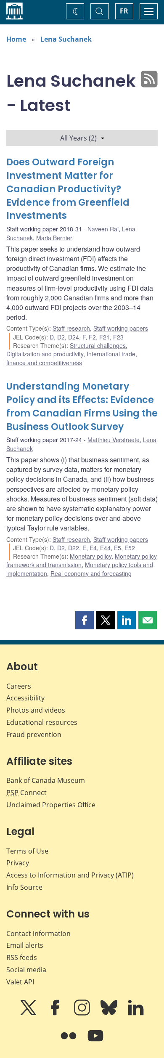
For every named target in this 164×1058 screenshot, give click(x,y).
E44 (105, 548)
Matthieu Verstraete (113, 439)
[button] (84, 620)
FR (124, 11)
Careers (18, 686)
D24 (73, 337)
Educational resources (41, 722)
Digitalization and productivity (44, 354)
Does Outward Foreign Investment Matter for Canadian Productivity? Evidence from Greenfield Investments (68, 189)
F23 (118, 337)
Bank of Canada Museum (45, 780)
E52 (129, 548)
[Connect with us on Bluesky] (109, 1013)
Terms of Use (27, 851)
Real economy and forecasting (91, 573)
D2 (61, 337)
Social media (26, 969)
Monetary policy (90, 556)
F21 (104, 337)
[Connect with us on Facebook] (55, 1013)
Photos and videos (35, 710)
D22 (73, 548)
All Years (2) (78, 138)
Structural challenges (98, 345)
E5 (117, 548)
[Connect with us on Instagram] (82, 1013)
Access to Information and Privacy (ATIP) (70, 875)
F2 (92, 337)
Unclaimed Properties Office (50, 804)
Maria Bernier (54, 237)
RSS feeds (21, 957)
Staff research (71, 328)
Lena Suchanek (66, 39)
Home (16, 39)
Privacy (17, 862)
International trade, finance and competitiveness (71, 358)
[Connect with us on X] (29, 1013)
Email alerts (24, 945)
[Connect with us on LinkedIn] (135, 1013)
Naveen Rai (103, 229)
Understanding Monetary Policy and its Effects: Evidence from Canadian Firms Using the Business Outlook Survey (82, 406)
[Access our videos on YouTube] (95, 1041)
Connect (26, 792)
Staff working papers (120, 328)
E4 (93, 548)
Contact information (38, 933)
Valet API (20, 981)
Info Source (24, 887)
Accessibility (25, 698)
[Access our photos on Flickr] (69, 1041)
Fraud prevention (33, 734)
